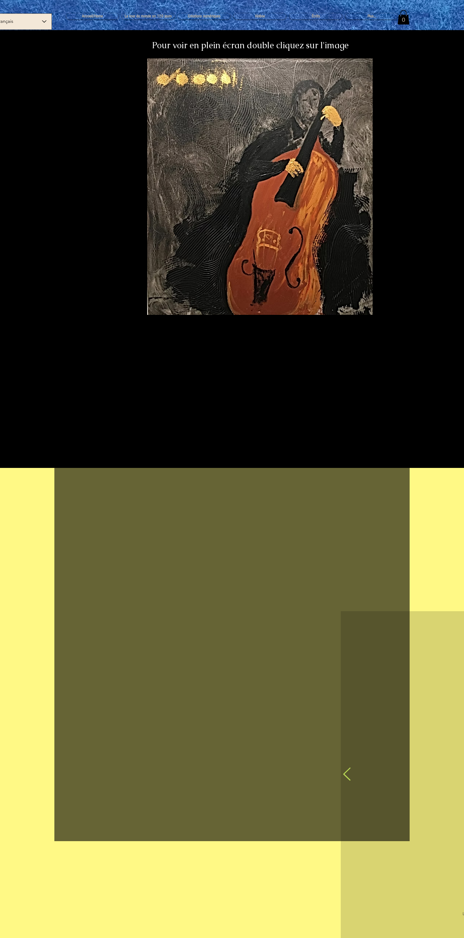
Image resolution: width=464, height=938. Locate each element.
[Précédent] (347, 774)
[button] (403, 17)
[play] (355, 308)
